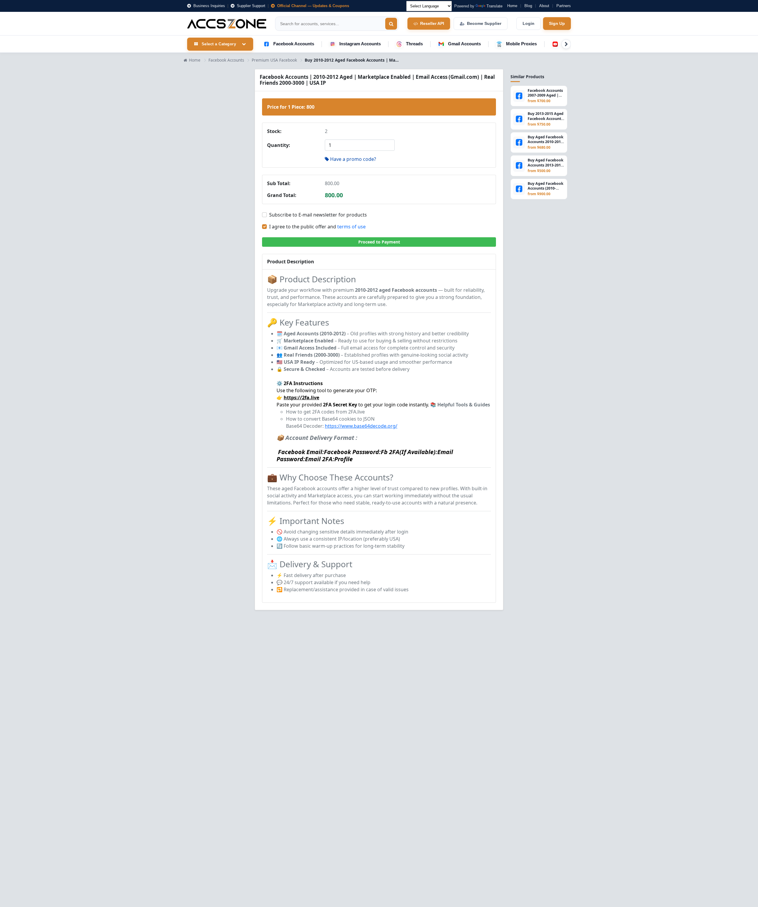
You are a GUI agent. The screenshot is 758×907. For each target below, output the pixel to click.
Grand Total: (281, 195)
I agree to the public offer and (317, 226)
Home (512, 6)
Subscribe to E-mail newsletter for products (318, 214)
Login (528, 23)
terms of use (351, 226)
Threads (414, 43)
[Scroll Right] (566, 44)
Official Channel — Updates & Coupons (312, 6)
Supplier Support (250, 6)
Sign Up (557, 23)
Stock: (274, 131)
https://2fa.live (301, 397)
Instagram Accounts (360, 43)
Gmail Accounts (464, 43)
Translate (494, 6)
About (544, 6)
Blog (528, 6)
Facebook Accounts (293, 43)
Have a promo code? (353, 159)
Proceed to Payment (379, 242)
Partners (563, 6)
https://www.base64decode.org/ (361, 426)
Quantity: (278, 145)
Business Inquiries (208, 6)
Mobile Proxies (521, 43)
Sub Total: (278, 183)
